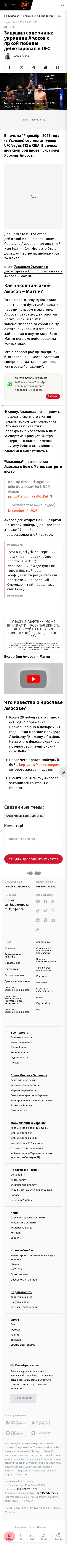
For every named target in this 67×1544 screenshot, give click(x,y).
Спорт (15, 1320)
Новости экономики (25, 1170)
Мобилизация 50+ (21, 1133)
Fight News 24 (12, 16)
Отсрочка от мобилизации (27, 1148)
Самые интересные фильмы (28, 1217)
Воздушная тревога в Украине (29, 1095)
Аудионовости (19, 1057)
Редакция (10, 948)
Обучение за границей (24, 1279)
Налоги (15, 1195)
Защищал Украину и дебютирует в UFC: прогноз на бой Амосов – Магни (33, 271)
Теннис (15, 1334)
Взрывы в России (21, 1105)
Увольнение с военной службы (30, 1127)
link (37, 901)
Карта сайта (43, 1003)
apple (41, 1423)
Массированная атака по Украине (31, 1100)
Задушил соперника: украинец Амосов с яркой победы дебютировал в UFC (60, 16)
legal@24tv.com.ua (47, 1493)
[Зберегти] (57, 67)
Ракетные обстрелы (23, 1080)
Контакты (41, 976)
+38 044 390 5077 (46, 886)
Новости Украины (21, 1042)
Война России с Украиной (29, 1075)
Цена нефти (18, 1174)
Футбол (15, 1329)
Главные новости (21, 1037)
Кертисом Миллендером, (39, 764)
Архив (39, 997)
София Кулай (21, 56)
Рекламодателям (14, 975)
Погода (15, 1062)
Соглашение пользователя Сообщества (44, 950)
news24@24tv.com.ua (18, 886)
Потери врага (19, 1110)
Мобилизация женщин (24, 1138)
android (15, 1423)
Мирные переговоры (23, 1090)
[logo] (24, 5)
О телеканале (12, 963)
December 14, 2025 (23, 511)
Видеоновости (19, 1052)
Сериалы (16, 1237)
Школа (15, 1264)
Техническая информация (43, 969)
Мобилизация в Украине (28, 1123)
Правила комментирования (46, 960)
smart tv (15, 1433)
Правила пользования (17, 981)
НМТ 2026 (16, 1269)
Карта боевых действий (25, 1085)
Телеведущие (12, 969)
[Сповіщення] (62, 5)
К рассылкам (23, 1398)
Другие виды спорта (23, 1344)
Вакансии (41, 982)
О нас (8, 942)
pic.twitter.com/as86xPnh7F (30, 496)
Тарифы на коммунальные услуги (31, 1190)
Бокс (13, 1324)
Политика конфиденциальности (17, 988)
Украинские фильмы (23, 1222)
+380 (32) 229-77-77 (26, 1489)
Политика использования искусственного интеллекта (14, 1000)
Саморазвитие (19, 1274)
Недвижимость (21, 1292)
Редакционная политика (13, 955)
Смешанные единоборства (38, 16)
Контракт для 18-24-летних (27, 1143)
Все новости (19, 1032)
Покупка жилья (20, 1302)
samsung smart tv (41, 1433)
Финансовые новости (24, 1185)
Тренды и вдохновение (25, 1307)
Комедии (16, 1232)
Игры (39, 1009)
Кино (14, 1213)
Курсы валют (18, 1179)
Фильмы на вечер (21, 1227)
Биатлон (16, 1339)
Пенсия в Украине (22, 1200)
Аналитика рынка (21, 1297)
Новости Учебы (22, 1250)
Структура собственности (44, 990)
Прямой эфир (19, 1047)
